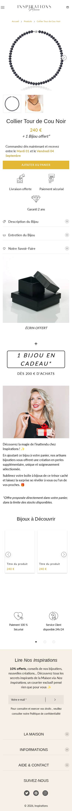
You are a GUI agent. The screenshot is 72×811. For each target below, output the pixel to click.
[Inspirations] (34, 7)
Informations (34, 750)
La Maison (34, 734)
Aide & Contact (33, 765)
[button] (8, 57)
